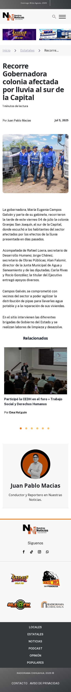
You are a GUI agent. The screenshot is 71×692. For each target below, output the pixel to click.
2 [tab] (26, 428)
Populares (35, 662)
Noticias (35, 641)
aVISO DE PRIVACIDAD (44, 683)
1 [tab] (21, 428)
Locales (35, 627)
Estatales (35, 634)
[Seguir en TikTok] (31, 552)
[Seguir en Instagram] (39, 552)
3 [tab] (32, 428)
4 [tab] (37, 428)
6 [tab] (48, 428)
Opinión (35, 655)
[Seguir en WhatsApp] (47, 552)
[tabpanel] (36, 382)
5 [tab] (43, 428)
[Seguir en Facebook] (24, 552)
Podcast (35, 648)
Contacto (19, 683)
